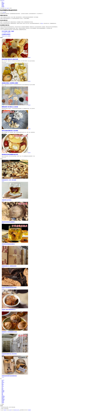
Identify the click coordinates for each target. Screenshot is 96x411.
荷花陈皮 (3, 400)
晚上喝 (3, 401)
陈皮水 (3, 398)
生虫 (2, 387)
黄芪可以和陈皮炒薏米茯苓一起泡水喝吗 (10, 130)
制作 (2, 392)
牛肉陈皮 (3, 402)
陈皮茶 (3, 4)
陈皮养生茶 (3, 396)
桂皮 (2, 393)
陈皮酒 (3, 386)
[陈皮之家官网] (2, 0)
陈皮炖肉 (3, 382)
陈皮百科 (29, 57)
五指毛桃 (3, 390)
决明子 (3, 381)
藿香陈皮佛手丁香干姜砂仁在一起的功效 (10, 106)
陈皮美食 (3, 6)
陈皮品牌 (3, 3)
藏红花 (3, 388)
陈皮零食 (3, 397)
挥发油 (42, 23)
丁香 (2, 385)
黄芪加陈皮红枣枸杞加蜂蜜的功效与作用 (10, 154)
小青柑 (3, 5)
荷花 (2, 383)
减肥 (2, 394)
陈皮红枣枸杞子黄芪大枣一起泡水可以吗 (10, 59)
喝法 (2, 389)
